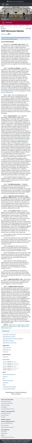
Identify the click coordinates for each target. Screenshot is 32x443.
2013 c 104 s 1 (13, 361)
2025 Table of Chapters (8, 340)
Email (11, 423)
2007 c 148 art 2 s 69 (15, 364)
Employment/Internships (7, 403)
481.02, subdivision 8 (7, 92)
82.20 (10, 172)
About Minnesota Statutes (9, 336)
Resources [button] (6, 331)
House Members (5, 415)
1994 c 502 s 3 (13, 369)
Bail (4, 378)
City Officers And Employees (9, 386)
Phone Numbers (5, 425)
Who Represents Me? (6, 413)
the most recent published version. (9, 39)
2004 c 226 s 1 (13, 366)
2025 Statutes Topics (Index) (9, 342)
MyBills (2, 435)
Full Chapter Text (7, 349)
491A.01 (4, 28)
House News (4, 431)
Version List (5, 351)
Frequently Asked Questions (7, 409)
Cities (4, 384)
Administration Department (9, 374)
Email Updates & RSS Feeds (7, 437)
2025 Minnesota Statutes (6, 25)
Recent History (6, 359)
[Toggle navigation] (3, 4)
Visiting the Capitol (5, 405)
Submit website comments (7, 427)
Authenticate (4, 34)
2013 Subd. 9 (5, 361)
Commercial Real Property (9, 388)
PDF (10, 34)
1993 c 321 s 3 (13, 324)
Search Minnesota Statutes (9, 334)
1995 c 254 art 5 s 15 (15, 368)
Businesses (5, 382)
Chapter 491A (21, 25)
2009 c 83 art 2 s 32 (14, 363)
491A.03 (28, 28)
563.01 (16, 227)
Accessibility (4, 407)
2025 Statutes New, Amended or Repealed (13, 338)
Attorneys (5, 376)
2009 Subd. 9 (5, 363)
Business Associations (8, 380)
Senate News (4, 433)
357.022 (7, 98)
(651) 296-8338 (4, 423)
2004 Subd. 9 (5, 366)
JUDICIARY (15, 25)
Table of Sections (7, 347)
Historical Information (6, 401)
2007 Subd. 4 (5, 364)
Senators (3, 417)
